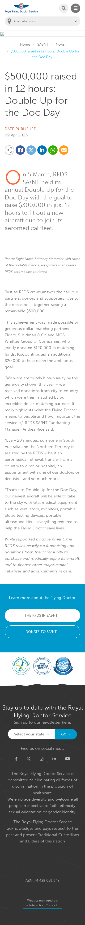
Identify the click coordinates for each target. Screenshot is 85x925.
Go (64, 734)
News (60, 44)
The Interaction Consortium (42, 905)
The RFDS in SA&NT (41, 615)
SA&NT (42, 44)
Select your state (29, 734)
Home (25, 44)
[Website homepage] (21, 8)
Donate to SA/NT (41, 632)
